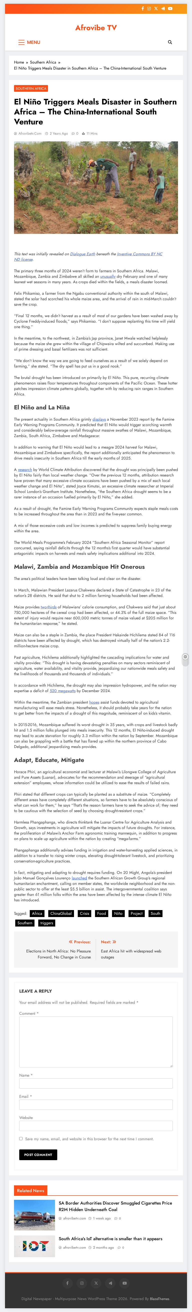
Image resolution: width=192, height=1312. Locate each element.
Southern (25, 923)
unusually (108, 276)
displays (99, 419)
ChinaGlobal (61, 913)
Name (26, 1075)
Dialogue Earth (82, 254)
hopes (94, 702)
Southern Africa (31, 88)
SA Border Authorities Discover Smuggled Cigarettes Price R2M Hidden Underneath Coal (115, 1206)
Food (101, 913)
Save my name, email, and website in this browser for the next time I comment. (89, 1139)
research (25, 469)
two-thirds (48, 607)
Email (25, 1096)
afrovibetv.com (30, 133)
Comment (29, 1013)
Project (136, 913)
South (155, 913)
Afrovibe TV (96, 27)
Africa (37, 913)
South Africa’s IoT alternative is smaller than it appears (110, 1238)
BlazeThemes (159, 1298)
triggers (46, 923)
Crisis (84, 913)
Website (26, 1118)
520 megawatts (63, 691)
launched (79, 878)
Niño (118, 913)
